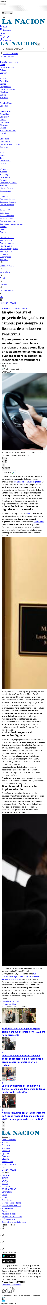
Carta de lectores (7, 221)
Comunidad (5, 122)
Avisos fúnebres (7, 215)
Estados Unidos (6, 103)
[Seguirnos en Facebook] (3, 1228)
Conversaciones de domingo (12, 224)
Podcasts (4, 185)
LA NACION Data (7, 67)
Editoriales (4, 139)
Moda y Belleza (6, 188)
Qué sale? (4, 196)
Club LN (6, 37)
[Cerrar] (38, 44)
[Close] (3, 1122)
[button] (23, 173)
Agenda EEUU (10, 1004)
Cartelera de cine (7, 199)
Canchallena (5, 160)
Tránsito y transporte (9, 62)
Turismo (3, 171)
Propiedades (5, 86)
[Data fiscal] (3, 1301)
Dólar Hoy (4, 81)
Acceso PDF (5, 210)
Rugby (2, 155)
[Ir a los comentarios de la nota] (6, 458)
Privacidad (16, 1284)
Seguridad (4, 114)
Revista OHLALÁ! (7, 237)
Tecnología (4, 174)
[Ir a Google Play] (9, 1257)
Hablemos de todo (8, 130)
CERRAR (3, 1)
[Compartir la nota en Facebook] (3, 468)
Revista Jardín (6, 251)
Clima (2, 64)
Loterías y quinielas (8, 182)
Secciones (7, 30)
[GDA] (8, 1293)
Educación (4, 117)
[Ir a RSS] (3, 1249)
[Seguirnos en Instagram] (3, 1242)
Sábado (3, 226)
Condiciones (7, 1284)
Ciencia (3, 128)
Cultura (3, 119)
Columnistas (5, 141)
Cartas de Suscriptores (10, 144)
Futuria (3, 78)
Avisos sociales (6, 218)
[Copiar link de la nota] (3, 465)
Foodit (5, 33)
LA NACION (7, 308)
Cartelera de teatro (8, 202)
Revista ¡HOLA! (6, 240)
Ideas (2, 229)
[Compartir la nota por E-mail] (8, 468)
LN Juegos (4, 169)
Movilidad (4, 92)
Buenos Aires (5, 111)
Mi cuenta (7, 40)
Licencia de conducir (10, 1001)
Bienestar (4, 125)
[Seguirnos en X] (3, 1235)
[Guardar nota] (3, 458)
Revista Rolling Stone (9, 248)
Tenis (2, 158)
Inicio (5, 26)
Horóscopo (5, 177)
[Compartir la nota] (3, 461)
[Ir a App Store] (9, 1263)
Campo (3, 84)
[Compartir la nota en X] (6, 468)
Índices (3, 95)
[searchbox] (23, 48)
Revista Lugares (7, 243)
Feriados (3, 180)
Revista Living (6, 246)
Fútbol (2, 152)
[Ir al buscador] (4, 17)
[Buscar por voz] (43, 49)
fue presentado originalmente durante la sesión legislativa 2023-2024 (21, 977)
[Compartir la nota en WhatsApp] (6, 461)
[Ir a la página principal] (23, 23)
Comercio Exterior (8, 89)
